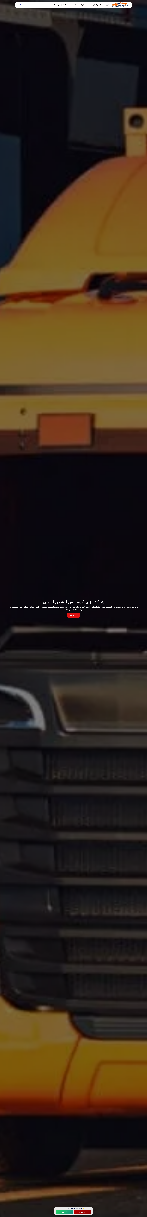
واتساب (64, 1212)
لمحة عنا (73, 5)
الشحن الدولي (97, 5)
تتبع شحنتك (57, 5)
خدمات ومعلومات (85, 5)
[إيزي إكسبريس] (120, 4)
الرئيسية (106, 5)
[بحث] (20, 5)
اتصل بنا (65, 5)
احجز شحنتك (73, 615)
